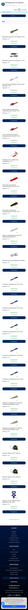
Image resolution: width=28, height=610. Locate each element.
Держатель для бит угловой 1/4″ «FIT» (13, 60)
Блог (14, 549)
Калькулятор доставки (14, 560)
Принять (14, 606)
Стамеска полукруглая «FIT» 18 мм (12, 355)
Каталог (14, 533)
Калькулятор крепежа (14, 542)
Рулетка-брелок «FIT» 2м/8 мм (11, 477)
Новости (14, 556)
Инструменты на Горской (14, 2)
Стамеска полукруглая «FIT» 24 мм (12, 379)
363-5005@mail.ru (14, 588)
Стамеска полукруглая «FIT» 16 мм (12, 331)
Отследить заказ (14, 558)
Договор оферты (14, 568)
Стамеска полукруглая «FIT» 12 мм (12, 308)
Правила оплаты (14, 572)
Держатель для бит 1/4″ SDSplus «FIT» (13, 36)
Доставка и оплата (13, 538)
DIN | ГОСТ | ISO (14, 540)
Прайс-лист (14, 535)
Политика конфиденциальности (14, 570)
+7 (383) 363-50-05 (14, 585)
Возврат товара (14, 574)
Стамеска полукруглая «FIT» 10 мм (12, 284)
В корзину (14, 46)
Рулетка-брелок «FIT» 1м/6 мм (11, 453)
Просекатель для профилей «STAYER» (13, 260)
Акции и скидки (14, 552)
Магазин (14, 531)
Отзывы (14, 554)
